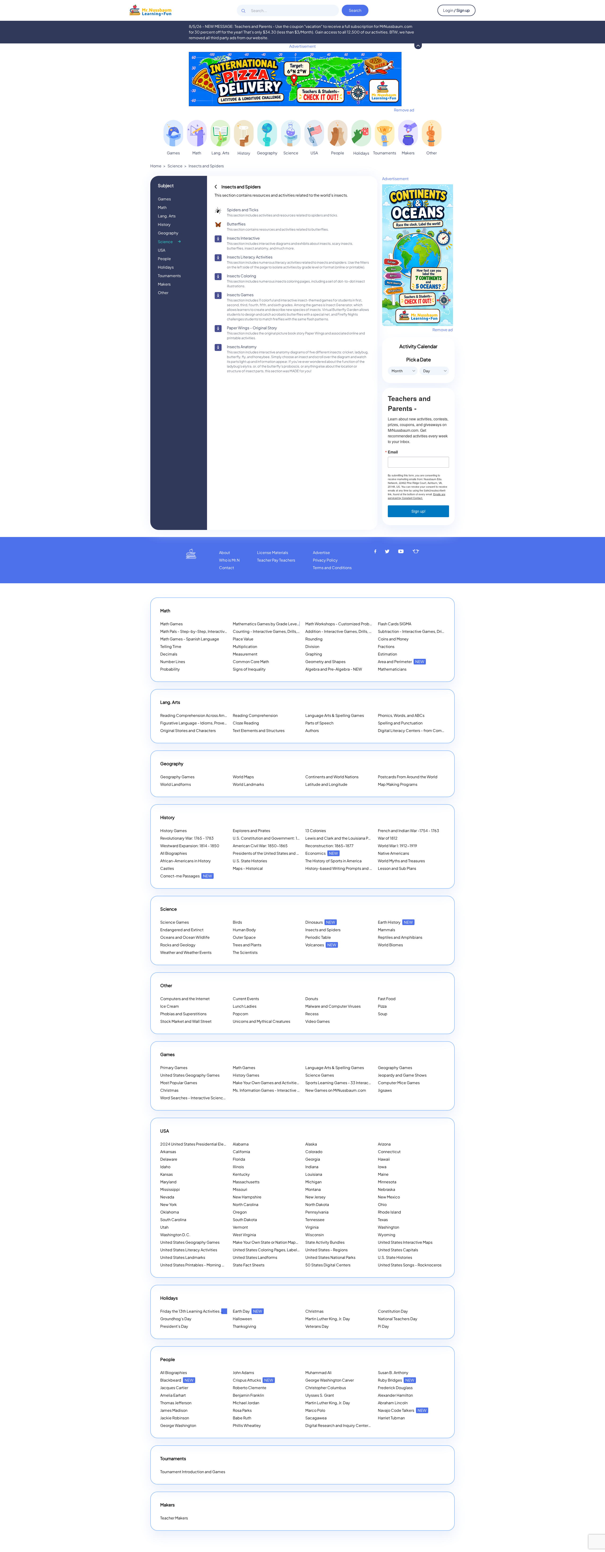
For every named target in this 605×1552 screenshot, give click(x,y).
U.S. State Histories (250, 860)
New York (168, 1204)
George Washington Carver (329, 1380)
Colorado (313, 1151)
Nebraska (386, 1189)
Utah (164, 1227)
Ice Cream (169, 1006)
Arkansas (168, 1151)
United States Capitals (398, 1249)
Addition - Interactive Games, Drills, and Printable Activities (357, 631)
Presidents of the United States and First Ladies (275, 853)
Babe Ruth (242, 1417)
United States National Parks (330, 1257)
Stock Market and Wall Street (186, 1021)
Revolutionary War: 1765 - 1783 (187, 838)
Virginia (312, 1227)
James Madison (173, 1410)
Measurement (245, 653)
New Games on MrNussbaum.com (335, 1090)
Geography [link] (267, 152)
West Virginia (244, 1234)
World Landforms (175, 784)
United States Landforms (255, 1257)
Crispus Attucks (253, 1380)
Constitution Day (393, 1311)
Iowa (382, 1166)
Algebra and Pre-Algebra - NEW (333, 669)
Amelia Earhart (173, 1395)
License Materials (272, 552)
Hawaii (384, 1159)
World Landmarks (248, 784)
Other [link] (431, 152)
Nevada (167, 1196)
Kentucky (241, 1174)
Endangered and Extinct (181, 929)
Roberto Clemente (249, 1387)
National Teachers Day (397, 1318)
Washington (388, 1227)
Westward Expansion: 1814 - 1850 (189, 845)
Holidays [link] (361, 153)
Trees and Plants (247, 944)
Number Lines (172, 661)
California (241, 1151)
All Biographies (173, 853)
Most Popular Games (178, 1082)
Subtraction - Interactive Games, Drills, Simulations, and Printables (436, 631)
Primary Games (173, 1067)
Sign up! (418, 511)
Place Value (243, 638)
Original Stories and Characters (188, 730)
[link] (173, 133)
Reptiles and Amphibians (400, 937)
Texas (383, 1219)
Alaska (311, 1144)
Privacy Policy (325, 560)
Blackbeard (177, 1380)
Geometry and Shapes (325, 661)
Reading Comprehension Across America (203, 715)
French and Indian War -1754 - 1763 (408, 830)
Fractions (386, 646)
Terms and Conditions (332, 567)
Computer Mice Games (399, 1082)
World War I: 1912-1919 (397, 845)
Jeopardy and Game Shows (402, 1075)
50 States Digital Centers (327, 1264)
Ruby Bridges (396, 1380)
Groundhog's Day (175, 1318)
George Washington (178, 1425)
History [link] (244, 153)
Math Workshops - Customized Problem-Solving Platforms (357, 623)
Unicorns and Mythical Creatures (261, 1021)
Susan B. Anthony (393, 1372)
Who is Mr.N (229, 560)
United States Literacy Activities (188, 1249)
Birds (237, 922)
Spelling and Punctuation (400, 722)
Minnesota (387, 1181)
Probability (170, 669)
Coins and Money (393, 638)
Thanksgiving (244, 1326)
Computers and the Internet (185, 998)
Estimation (387, 653)
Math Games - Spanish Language (189, 638)
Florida (239, 1159)
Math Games (171, 623)
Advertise (321, 552)
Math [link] (196, 152)
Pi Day (383, 1326)
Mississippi (170, 1189)
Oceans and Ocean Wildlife (185, 937)
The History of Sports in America (333, 860)
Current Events (246, 998)
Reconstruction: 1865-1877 (329, 845)
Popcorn (240, 1013)
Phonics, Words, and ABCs (401, 715)
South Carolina (173, 1219)
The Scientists (245, 952)
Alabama (241, 1144)
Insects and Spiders (206, 165)
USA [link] (314, 152)
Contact (226, 567)
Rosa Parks (242, 1410)
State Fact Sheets (248, 1264)
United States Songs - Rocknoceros (409, 1264)
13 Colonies (315, 830)
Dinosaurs (320, 922)
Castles (167, 868)
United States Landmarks (182, 1257)
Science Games (174, 922)
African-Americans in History (185, 860)
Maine (383, 1174)
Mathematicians (392, 669)
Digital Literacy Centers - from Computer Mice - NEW (425, 730)
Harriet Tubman (391, 1417)
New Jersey (315, 1196)
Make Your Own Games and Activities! (272, 1082)
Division (312, 646)
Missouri (240, 1189)
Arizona (384, 1144)
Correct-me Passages (186, 875)
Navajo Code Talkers (402, 1410)
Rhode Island (389, 1211)
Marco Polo (315, 1410)
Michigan (313, 1181)
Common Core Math (251, 661)
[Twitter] (387, 551)
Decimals (168, 653)
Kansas (166, 1174)
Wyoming (386, 1234)
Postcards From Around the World (407, 776)
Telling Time (170, 646)
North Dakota (317, 1204)
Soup (382, 1013)
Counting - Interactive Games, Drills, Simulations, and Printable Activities (297, 631)
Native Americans (393, 853)
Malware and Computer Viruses (333, 1006)
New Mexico (389, 1196)
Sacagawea (316, 1417)
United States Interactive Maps (405, 1242)
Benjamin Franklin (248, 1395)
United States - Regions (326, 1249)
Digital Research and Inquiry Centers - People (352, 1425)
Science (175, 165)
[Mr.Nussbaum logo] (150, 9)
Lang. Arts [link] (220, 152)
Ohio (382, 1204)
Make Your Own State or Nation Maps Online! (278, 1242)
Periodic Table (318, 937)
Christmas (169, 1090)
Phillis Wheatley (247, 1425)
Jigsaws (385, 1090)
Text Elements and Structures (259, 730)
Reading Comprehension (255, 715)
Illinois (238, 1166)
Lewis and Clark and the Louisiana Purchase (343, 838)
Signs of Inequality (249, 669)
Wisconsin (314, 1234)
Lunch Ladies (244, 1006)
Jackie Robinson (174, 1417)
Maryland (168, 1181)
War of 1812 (388, 838)
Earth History (395, 922)
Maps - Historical (248, 868)
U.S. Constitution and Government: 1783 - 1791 (274, 838)
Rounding (314, 638)
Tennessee (314, 1219)
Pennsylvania (316, 1211)
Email (393, 452)
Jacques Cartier (174, 1387)
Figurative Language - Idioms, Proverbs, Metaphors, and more (214, 722)
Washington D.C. (175, 1234)
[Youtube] (401, 551)
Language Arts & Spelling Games (334, 715)
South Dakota (245, 1219)
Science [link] (290, 152)
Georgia (312, 1159)
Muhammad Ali (318, 1372)
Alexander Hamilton (395, 1395)
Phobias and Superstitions (183, 1013)
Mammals (386, 929)
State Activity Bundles (325, 1242)
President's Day (174, 1326)
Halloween (242, 1318)
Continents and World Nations (332, 776)
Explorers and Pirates (251, 830)
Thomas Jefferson (175, 1402)
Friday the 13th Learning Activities (196, 1311)
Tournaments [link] (384, 152)
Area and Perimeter (401, 661)
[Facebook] (375, 551)
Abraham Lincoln (393, 1402)
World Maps (243, 776)
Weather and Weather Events (186, 952)
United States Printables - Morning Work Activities (204, 1264)
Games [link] (173, 152)
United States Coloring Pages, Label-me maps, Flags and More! (289, 1249)
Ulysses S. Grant (319, 1395)
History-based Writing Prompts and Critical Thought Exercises (360, 868)
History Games (173, 830)
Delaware (168, 1159)
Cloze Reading (246, 722)
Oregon (240, 1211)
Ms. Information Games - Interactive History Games (278, 1090)
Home (155, 165)
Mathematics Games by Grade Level (271, 623)
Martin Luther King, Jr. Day (327, 1318)
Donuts (311, 998)
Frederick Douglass (395, 1387)
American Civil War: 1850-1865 (260, 845)
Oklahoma (169, 1211)
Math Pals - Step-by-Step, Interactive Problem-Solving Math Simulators (223, 631)
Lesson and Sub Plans (397, 868)
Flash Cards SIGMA (394, 623)
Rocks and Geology (177, 944)
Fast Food (387, 998)
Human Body (244, 929)
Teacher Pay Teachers (276, 560)
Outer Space (244, 937)
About (224, 552)
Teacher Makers (174, 1517)
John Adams (243, 1372)
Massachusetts (246, 1181)
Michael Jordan (246, 1402)
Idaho (165, 1166)
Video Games (317, 1021)
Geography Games (177, 776)
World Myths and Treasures (401, 860)
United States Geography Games (190, 1075)
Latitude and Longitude (326, 784)
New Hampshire (247, 1196)
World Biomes (390, 944)
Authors (312, 730)
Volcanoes (320, 944)
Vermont (240, 1227)
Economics (321, 853)
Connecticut (389, 1151)
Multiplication (245, 646)
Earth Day (247, 1311)
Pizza (382, 1006)
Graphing (313, 653)
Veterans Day (317, 1326)
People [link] (337, 152)
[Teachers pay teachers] (415, 551)
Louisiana (313, 1174)
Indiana (311, 1166)
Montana (313, 1189)
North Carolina (245, 1204)
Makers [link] (408, 152)
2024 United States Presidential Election (202, 1144)
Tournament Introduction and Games (192, 1471)
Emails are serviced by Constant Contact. (416, 496)
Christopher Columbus (325, 1387)
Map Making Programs (397, 784)
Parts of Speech (319, 722)
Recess (312, 1013)
